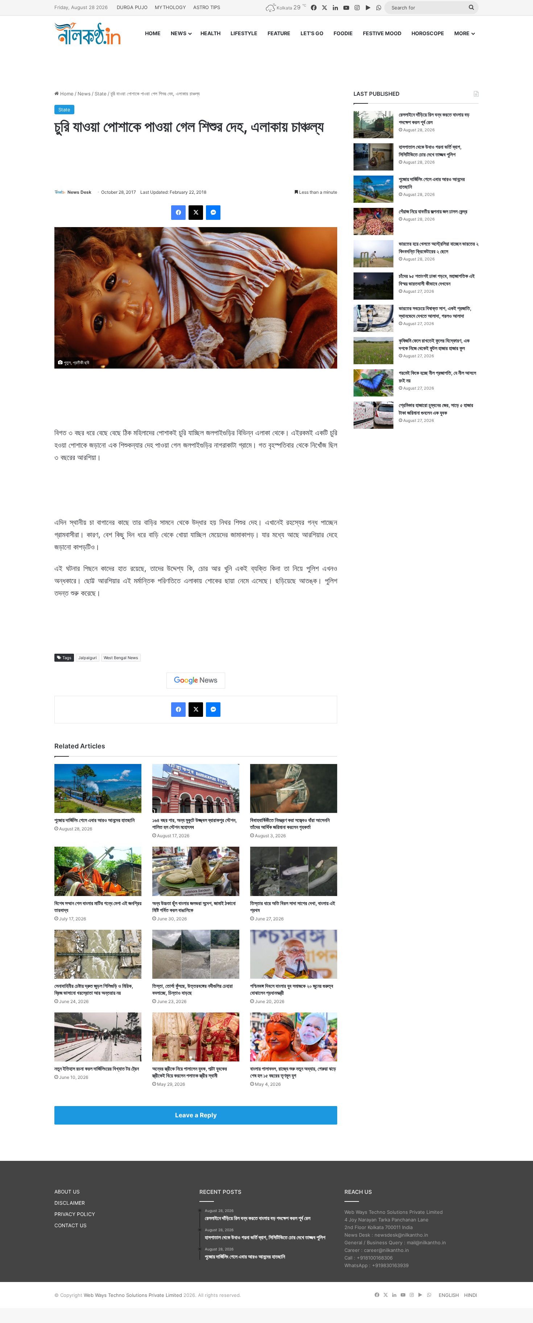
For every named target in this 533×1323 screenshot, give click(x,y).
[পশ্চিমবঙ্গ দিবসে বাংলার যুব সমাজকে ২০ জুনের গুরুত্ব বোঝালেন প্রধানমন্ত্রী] (293, 954)
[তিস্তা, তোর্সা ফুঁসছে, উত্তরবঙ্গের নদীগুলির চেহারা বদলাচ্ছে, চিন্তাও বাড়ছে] (195, 954)
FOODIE (343, 33)
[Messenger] (213, 212)
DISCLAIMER (69, 1203)
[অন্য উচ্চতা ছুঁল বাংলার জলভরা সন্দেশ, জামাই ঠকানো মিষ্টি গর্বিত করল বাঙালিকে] (195, 871)
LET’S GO (312, 33)
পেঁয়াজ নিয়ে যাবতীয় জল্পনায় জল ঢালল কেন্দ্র (433, 211)
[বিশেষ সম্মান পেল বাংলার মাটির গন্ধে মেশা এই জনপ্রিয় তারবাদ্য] (97, 871)
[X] (196, 212)
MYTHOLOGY (170, 7)
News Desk (79, 192)
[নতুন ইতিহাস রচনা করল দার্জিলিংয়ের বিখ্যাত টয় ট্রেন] (97, 1036)
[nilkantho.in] (87, 33)
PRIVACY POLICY (74, 1214)
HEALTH (210, 33)
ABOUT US (67, 1192)
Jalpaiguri (87, 657)
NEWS (178, 33)
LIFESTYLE (244, 33)
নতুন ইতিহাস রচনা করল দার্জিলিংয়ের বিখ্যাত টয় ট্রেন (96, 1068)
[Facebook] (178, 212)
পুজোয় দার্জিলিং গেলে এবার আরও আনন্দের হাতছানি (94, 820)
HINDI (470, 1295)
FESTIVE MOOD (382, 33)
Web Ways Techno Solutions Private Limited (133, 1295)
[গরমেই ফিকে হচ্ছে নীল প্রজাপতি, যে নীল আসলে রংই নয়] (373, 383)
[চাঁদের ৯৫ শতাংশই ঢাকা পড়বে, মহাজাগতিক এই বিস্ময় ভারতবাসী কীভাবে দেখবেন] (373, 286)
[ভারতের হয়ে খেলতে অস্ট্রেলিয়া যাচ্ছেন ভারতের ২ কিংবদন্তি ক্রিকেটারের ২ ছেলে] (373, 253)
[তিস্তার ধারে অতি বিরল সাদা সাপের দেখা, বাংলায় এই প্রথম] (293, 871)
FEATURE (279, 33)
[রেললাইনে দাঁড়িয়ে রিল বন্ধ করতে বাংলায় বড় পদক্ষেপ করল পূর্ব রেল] (373, 124)
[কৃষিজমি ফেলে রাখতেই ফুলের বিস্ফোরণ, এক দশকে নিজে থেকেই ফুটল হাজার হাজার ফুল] (373, 350)
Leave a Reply (196, 1115)
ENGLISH (449, 1295)
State (101, 93)
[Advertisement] (266, 60)
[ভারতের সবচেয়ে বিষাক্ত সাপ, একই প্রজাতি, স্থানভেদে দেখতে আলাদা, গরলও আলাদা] (373, 318)
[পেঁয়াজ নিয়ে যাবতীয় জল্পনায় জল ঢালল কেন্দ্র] (373, 221)
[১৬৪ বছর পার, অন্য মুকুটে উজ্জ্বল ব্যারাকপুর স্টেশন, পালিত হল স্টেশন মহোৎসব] (195, 788)
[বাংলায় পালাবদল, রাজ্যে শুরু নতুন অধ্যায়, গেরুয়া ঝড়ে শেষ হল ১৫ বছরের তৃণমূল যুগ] (293, 1036)
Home (66, 93)
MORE (462, 33)
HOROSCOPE (428, 33)
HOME (153, 33)
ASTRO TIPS (206, 7)
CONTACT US (70, 1225)
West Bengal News (121, 657)
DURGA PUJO (132, 7)
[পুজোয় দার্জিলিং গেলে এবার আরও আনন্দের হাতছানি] (97, 788)
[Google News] (195, 681)
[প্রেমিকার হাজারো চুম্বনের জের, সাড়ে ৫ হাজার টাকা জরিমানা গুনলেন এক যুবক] (373, 415)
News (84, 93)
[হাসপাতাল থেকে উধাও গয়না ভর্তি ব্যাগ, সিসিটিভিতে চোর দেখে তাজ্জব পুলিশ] (373, 156)
